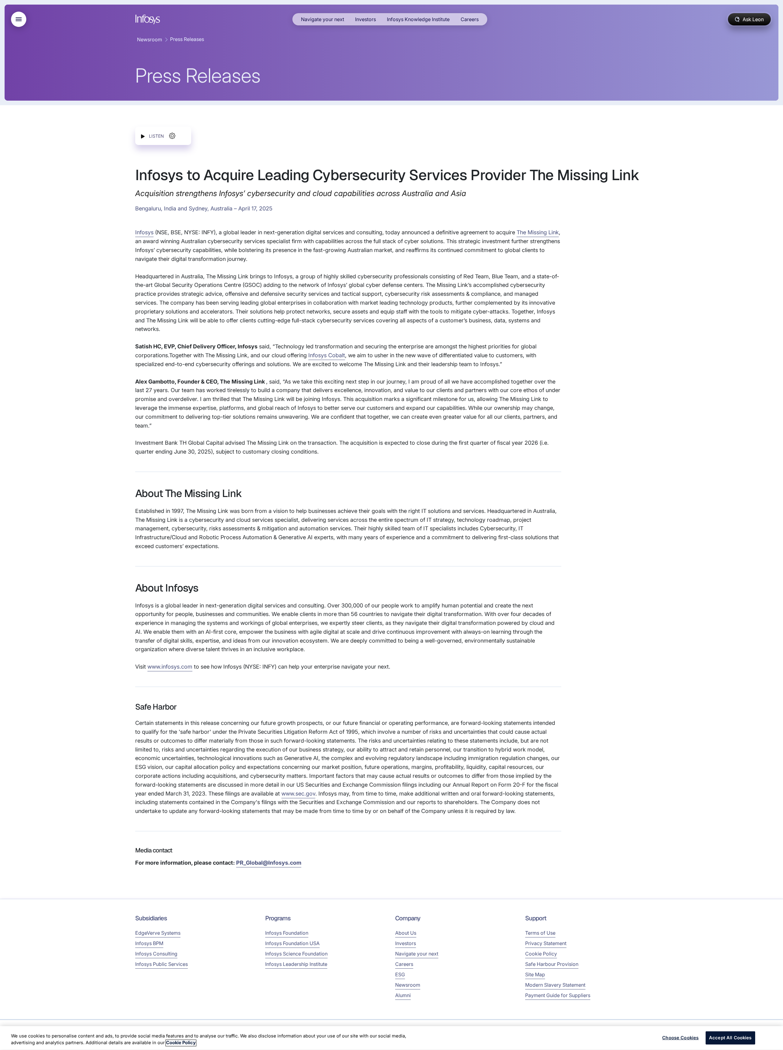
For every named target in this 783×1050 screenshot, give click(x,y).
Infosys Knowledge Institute (418, 19)
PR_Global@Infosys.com (268, 862)
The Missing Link (538, 232)
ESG (400, 974)
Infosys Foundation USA (292, 943)
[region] (391, 1038)
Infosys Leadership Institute (296, 964)
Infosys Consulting (156, 954)
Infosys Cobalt (326, 355)
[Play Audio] (143, 136)
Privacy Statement (545, 943)
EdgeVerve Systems (157, 933)
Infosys (144, 232)
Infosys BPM (149, 943)
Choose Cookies (680, 1038)
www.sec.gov (298, 793)
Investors (365, 19)
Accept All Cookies (730, 1038)
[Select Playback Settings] (172, 136)
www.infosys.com (169, 666)
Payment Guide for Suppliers (557, 995)
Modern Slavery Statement (555, 985)
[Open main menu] (18, 19)
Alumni (403, 995)
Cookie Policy (541, 954)
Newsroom (149, 39)
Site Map (535, 974)
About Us (405, 933)
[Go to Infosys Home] (148, 19)
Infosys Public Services (161, 964)
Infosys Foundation (286, 933)
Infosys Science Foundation (296, 954)
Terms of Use (540, 933)
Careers (470, 19)
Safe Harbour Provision (551, 964)
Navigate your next (322, 19)
